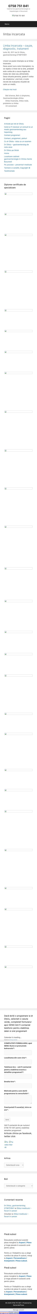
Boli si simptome (22, 96)
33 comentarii (11, 106)
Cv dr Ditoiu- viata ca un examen (17, 141)
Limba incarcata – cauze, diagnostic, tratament (18, 47)
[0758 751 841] (18, 16)
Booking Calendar (13, 1039)
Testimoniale (9, 171)
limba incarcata (11, 101)
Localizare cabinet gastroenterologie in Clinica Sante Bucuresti (18, 159)
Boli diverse (10, 96)
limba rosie (23, 101)
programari (4, 1313)
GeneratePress (18, 1305)
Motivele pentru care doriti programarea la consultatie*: (16, 1092)
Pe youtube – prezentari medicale (18, 165)
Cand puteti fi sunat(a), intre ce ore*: (17, 1108)
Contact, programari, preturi (15, 138)
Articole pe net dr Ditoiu (14, 124)
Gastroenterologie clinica (13, 98)
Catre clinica (14, 1313)
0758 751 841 (18, 6)
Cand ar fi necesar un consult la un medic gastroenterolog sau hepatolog (18, 129)
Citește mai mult (10, 89)
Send (7, 1119)
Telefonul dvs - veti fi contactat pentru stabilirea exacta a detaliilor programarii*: (17, 1069)
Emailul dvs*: (10, 1082)
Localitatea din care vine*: (15, 1058)
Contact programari (12, 135)
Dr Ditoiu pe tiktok (11, 150)
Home (6, 153)
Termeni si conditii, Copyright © (17, 168)
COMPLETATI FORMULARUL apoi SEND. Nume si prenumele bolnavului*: (18, 1045)
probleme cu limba (10, 103)
